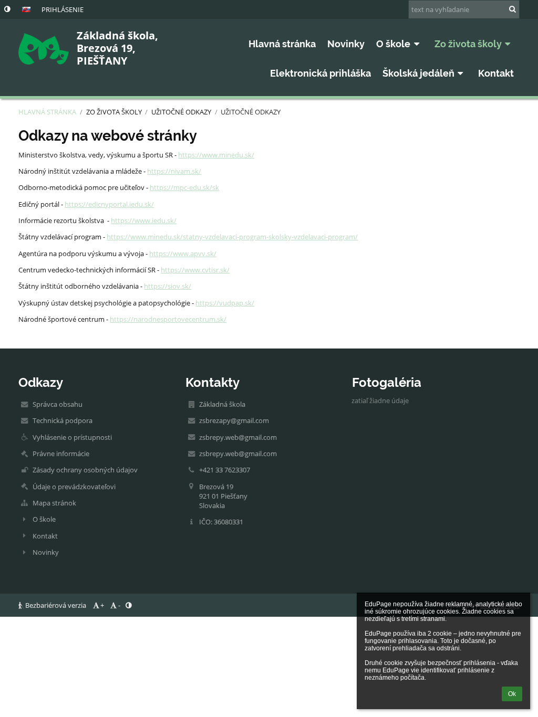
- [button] (119, 605)
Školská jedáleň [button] (418, 73)
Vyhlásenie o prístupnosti (72, 437)
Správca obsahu (57, 404)
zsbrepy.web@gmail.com (238, 437)
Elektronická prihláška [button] (320, 73)
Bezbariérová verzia (56, 605)
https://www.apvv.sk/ (182, 253)
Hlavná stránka (47, 112)
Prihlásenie (63, 9)
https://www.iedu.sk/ (144, 220)
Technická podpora (62, 420)
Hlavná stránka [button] (282, 43)
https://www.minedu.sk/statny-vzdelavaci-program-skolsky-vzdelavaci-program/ (232, 236)
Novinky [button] (346, 43)
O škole (44, 519)
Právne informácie (61, 453)
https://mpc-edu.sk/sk (184, 187)
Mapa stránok (54, 503)
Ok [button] (512, 694)
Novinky (46, 552)
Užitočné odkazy (251, 112)
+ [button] (102, 605)
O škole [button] (393, 43)
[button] (7, 9)
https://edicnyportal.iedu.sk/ (109, 204)
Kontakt (45, 536)
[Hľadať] (512, 9)
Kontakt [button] (496, 73)
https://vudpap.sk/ (224, 303)
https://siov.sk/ (167, 286)
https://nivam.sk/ (174, 171)
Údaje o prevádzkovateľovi (74, 486)
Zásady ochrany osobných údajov (85, 470)
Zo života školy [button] (468, 43)
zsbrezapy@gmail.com (234, 420)
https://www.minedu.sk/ (216, 155)
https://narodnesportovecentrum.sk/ (168, 319)
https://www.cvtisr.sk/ (195, 270)
